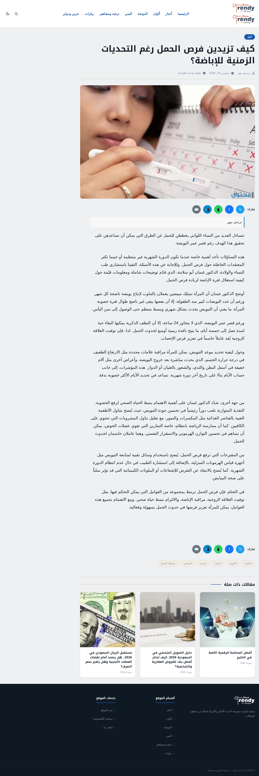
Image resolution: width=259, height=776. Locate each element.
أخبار (169, 13)
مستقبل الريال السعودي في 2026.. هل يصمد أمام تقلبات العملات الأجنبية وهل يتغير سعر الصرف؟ (108, 659)
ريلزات (89, 13)
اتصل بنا (108, 727)
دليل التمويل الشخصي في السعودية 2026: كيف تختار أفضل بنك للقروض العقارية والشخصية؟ (172, 659)
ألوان (156, 13)
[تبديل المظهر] (7, 13)
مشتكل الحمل (168, 563)
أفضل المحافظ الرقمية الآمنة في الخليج (230, 655)
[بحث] (16, 13)
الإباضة (248, 563)
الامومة (232, 563)
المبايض (188, 563)
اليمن (128, 13)
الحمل (218, 563)
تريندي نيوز (244, 73)
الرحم (203, 563)
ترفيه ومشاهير (109, 13)
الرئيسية (183, 13)
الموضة (143, 13)
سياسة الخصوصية (103, 718)
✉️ (196, 209)
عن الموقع (107, 710)
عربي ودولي (71, 13)
